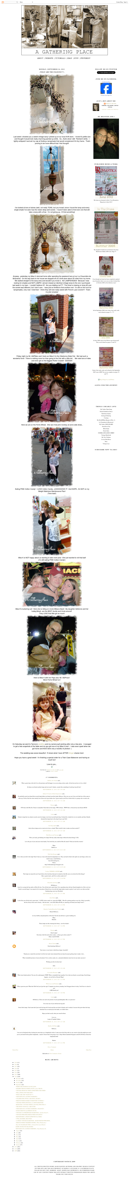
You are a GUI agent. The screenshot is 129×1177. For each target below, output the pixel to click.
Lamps (56, 771)
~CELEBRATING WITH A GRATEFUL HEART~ (28, 1098)
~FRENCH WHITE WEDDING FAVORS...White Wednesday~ (31, 1122)
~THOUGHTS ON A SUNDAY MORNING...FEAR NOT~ (30, 1108)
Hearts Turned (52, 943)
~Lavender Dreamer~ (52, 972)
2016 (15, 1068)
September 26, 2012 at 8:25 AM (54, 1022)
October (18, 1082)
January (18, 1145)
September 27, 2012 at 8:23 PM (54, 1043)
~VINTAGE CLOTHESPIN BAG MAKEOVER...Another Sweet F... (32, 1112)
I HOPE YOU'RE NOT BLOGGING (24, 1127)
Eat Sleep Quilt (52, 825)
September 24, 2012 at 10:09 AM (54, 867)
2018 (15, 1064)
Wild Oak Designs (52, 854)
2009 (15, 1151)
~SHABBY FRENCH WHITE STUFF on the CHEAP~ (29, 1088)
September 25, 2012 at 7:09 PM (54, 993)
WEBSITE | (50, 58)
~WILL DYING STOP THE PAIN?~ (24, 1092)
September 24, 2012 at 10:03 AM (54, 850)
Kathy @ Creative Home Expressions (52, 794)
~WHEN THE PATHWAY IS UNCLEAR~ (26, 1086)
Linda (52, 997)
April (17, 1139)
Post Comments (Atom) (55, 1053)
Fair (52, 771)
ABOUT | (41, 58)
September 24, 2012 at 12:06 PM (54, 878)
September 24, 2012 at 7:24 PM (54, 926)
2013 (15, 1074)
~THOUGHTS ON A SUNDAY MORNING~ (26, 1096)
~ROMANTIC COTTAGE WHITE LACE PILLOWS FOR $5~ (31, 1104)
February (18, 1143)
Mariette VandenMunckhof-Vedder (52, 909)
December (18, 1078)
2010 (15, 1149)
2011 (15, 1147)
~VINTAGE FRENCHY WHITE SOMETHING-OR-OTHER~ (31, 1090)
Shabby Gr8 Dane (52, 1026)
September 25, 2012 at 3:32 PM (54, 979)
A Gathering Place (106, 82)
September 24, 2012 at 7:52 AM (54, 801)
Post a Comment (52, 1047)
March (18, 1141)
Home (52, 1050)
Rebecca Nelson (111, 103)
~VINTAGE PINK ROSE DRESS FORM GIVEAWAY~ (29, 1114)
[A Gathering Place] (106, 93)
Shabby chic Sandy (52, 780)
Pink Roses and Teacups (52, 835)
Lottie (52, 814)
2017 (15, 1066)
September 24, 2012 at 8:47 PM (54, 939)
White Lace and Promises (52, 984)
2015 (15, 1070)
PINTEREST (85, 58)
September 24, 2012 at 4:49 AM (54, 789)
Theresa (52, 805)
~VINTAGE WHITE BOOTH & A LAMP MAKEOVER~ (30, 1102)
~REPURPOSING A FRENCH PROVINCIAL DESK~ (29, 1117)
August (18, 1130)
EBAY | (70, 58)
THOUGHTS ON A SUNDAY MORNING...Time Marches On (31, 1129)
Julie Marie (52, 898)
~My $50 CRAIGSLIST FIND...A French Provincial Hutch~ (31, 1125)
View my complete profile (110, 109)
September (19, 1084)
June (17, 1135)
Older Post (88, 1050)
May (17, 1137)
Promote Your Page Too (106, 95)
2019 (15, 1062)
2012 (15, 1076)
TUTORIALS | (61, 58)
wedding (41, 744)
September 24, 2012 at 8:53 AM (54, 821)
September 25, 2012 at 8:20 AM (54, 968)
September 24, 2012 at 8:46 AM (54, 810)
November (19, 1080)
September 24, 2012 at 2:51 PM (54, 893)
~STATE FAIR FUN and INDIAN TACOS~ (26, 1110)
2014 (15, 1072)
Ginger (71, 753)
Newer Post (15, 1050)
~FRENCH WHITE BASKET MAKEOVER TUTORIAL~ (30, 1100)
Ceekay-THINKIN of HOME (52, 871)
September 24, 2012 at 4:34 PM (54, 905)
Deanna (52, 930)
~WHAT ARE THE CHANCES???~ (24, 1094)
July (17, 1133)
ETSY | (77, 58)
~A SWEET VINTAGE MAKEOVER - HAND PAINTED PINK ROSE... (33, 1120)
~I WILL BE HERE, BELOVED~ (24, 1118)
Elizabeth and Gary (53, 882)
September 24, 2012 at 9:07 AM (54, 831)
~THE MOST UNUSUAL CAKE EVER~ (26, 1106)
